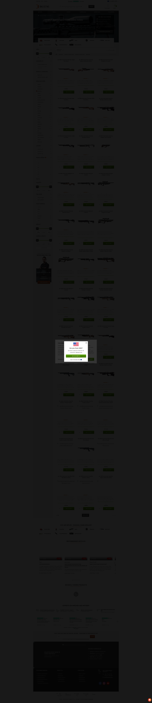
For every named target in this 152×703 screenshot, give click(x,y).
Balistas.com (79, 352)
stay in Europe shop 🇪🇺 (76, 359)
